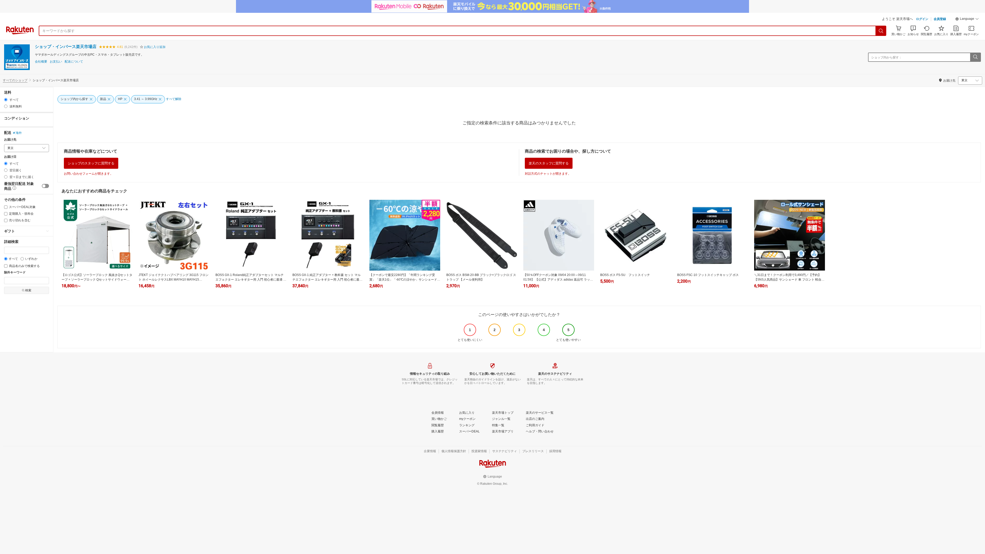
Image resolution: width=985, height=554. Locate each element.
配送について (74, 61)
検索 (28, 290)
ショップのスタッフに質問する (91, 163)
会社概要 (41, 61)
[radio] (5, 99)
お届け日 (10, 157)
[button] (967, 19)
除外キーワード (15, 272)
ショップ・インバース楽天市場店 (65, 46)
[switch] (45, 186)
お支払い (56, 61)
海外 (19, 133)
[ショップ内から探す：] (975, 57)
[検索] (881, 31)
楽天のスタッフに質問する (549, 163)
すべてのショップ (15, 80)
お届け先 (10, 139)
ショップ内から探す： (886, 57)
